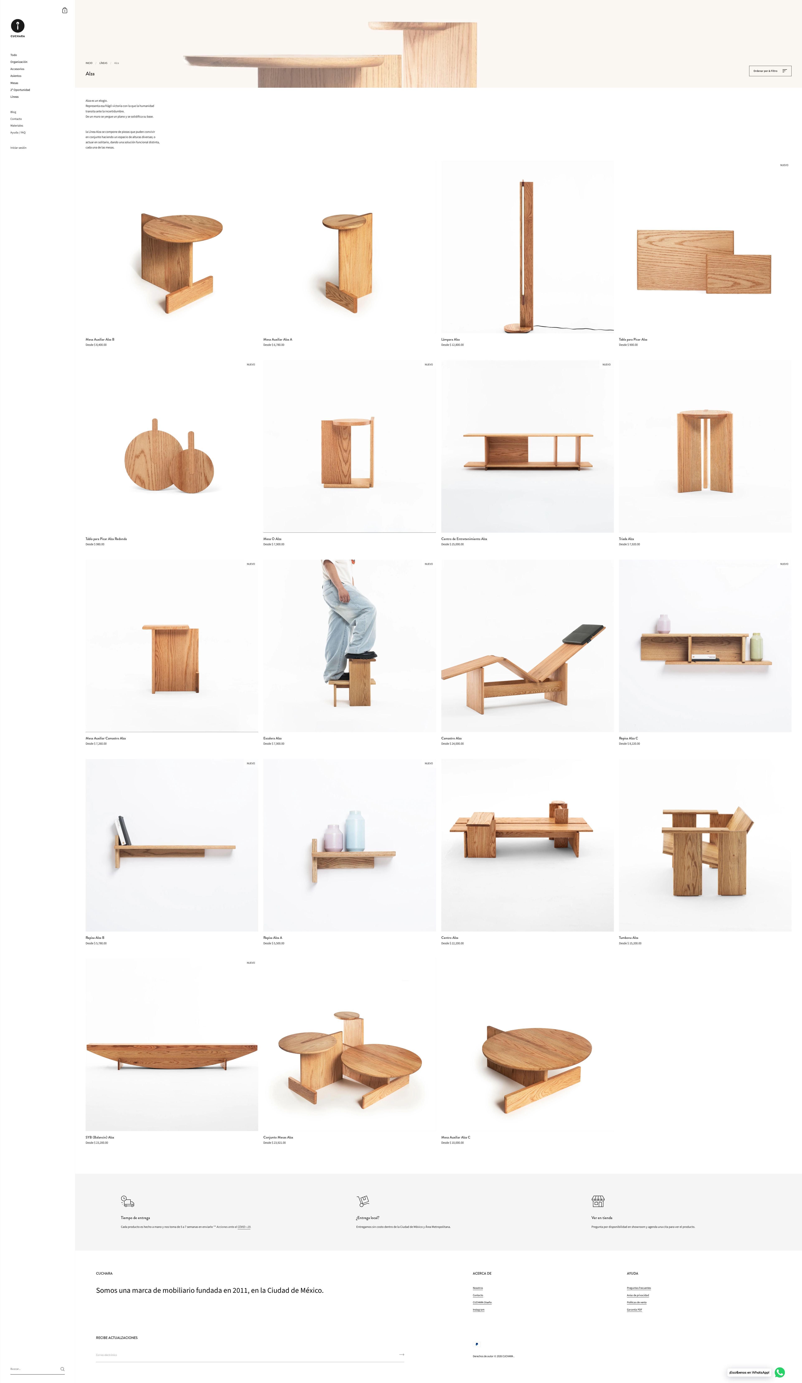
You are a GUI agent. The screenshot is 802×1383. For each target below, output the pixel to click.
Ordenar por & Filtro (766, 71)
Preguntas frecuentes (639, 1288)
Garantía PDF (634, 1310)
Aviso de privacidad (638, 1295)
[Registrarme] (401, 1356)
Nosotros (478, 1288)
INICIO (89, 63)
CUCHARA (508, 1356)
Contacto (478, 1295)
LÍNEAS (103, 63)
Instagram (479, 1310)
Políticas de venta (637, 1302)
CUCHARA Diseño (482, 1302)
